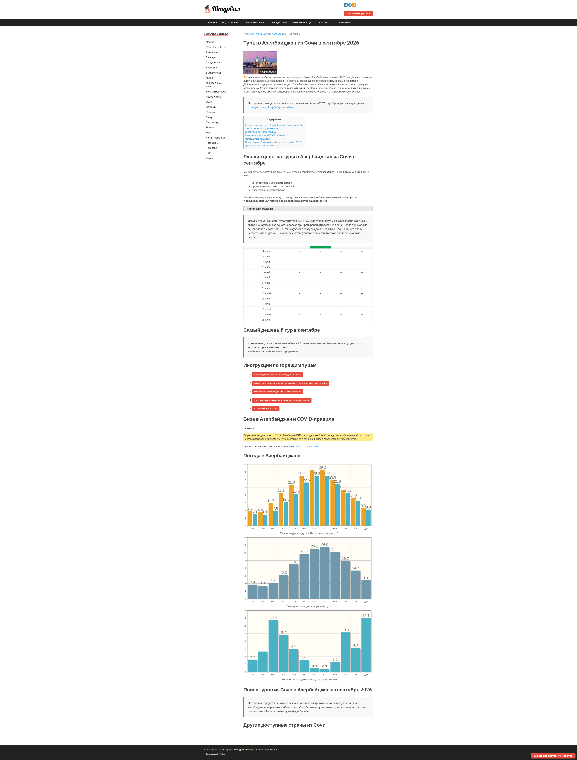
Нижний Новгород (216, 91)
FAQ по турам (230, 22)
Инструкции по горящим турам (260, 131)
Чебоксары (212, 142)
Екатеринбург (213, 72)
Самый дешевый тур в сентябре (261, 128)
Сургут (209, 117)
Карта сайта (271, 749)
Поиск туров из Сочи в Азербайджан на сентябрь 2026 (273, 142)
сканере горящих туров (306, 446)
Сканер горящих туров (359, 14)
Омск (209, 101)
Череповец (212, 147)
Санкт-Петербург (215, 47)
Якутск (209, 158)
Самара (210, 112)
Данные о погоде (212, 754)
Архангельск (213, 52)
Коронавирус (344, 22)
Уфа (208, 132)
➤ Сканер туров (255, 22)
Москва (210, 41)
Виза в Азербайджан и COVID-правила (265, 135)
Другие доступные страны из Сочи (262, 145)
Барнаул (210, 57)
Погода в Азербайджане (257, 138)
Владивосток (213, 62)
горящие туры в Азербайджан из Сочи (271, 107)
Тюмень (210, 127)
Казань (210, 77)
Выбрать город (301, 22)
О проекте (258, 749)
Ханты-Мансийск (215, 137)
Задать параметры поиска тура (553, 755)
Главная (212, 22)
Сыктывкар (212, 122)
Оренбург (211, 106)
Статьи (323, 22)
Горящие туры (278, 22)
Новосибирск (213, 96)
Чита (208, 152)
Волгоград (211, 67)
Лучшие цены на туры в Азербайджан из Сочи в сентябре (274, 125)
